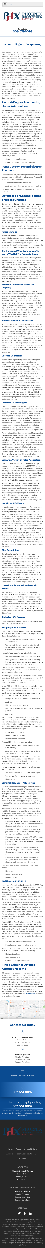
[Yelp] (25, 1213)
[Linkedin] (30, 1213)
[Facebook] (14, 1213)
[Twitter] (19, 1213)
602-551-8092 (22, 31)
